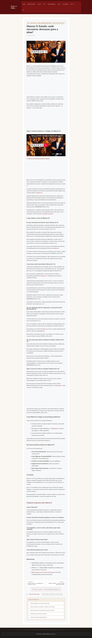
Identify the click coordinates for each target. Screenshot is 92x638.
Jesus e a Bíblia (14, 7)
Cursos (39, 4)
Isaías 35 (59, 184)
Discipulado (65, 4)
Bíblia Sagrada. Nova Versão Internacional (43, 572)
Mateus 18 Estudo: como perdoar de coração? (40, 603)
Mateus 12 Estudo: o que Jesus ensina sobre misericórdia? (52, 594)
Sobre (72, 4)
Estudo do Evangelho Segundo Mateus (44, 23)
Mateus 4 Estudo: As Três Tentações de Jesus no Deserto (42, 610)
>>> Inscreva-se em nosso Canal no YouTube (38, 158)
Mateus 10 (54, 104)
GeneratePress (53, 633)
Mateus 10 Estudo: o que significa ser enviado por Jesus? (52, 593)
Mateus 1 (48, 440)
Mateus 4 (56, 248)
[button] (23, 10)
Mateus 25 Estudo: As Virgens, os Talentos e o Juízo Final (43, 606)
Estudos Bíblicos (51, 4)
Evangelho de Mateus (47, 214)
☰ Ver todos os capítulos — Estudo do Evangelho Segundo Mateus (46, 589)
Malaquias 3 (44, 276)
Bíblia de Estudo (31, 4)
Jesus (59, 4)
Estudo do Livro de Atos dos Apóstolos (39, 613)
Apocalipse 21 (58, 385)
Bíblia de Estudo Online (34, 594)
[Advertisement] (46, 87)
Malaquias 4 (55, 428)
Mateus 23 (44, 329)
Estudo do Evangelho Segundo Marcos (39, 617)
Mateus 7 (48, 356)
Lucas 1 (41, 304)
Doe (44, 4)
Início (24, 4)
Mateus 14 (39, 192)
